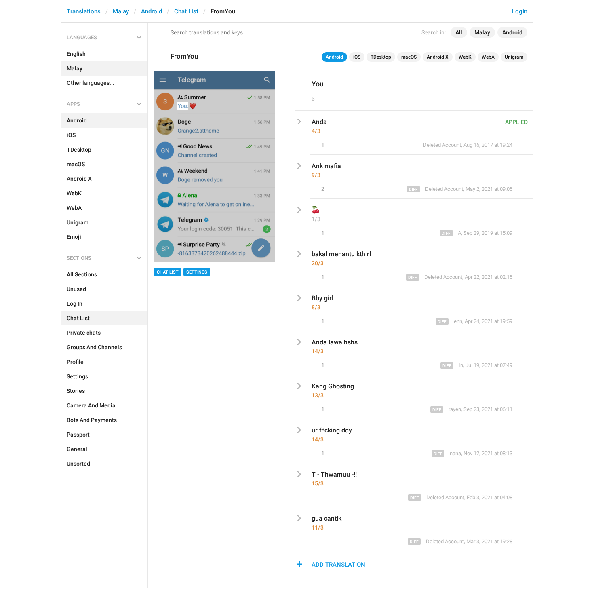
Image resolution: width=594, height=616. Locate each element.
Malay (121, 11)
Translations (84, 11)
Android (151, 11)
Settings (196, 272)
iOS (356, 57)
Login (519, 11)
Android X (438, 57)
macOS (409, 57)
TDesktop (381, 57)
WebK (465, 57)
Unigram (514, 57)
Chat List (186, 11)
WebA (488, 57)
